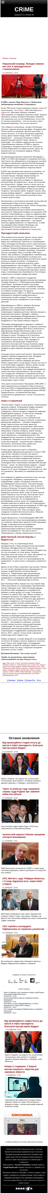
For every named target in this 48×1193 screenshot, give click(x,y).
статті (21, 1142)
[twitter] (20, 680)
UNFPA (16, 672)
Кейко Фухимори (26, 672)
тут (33, 1167)
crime (16, 675)
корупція (24, 668)
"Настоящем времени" (29, 123)
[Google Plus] (30, 680)
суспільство (35, 665)
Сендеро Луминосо (35, 668)
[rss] (38, 680)
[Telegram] (32, 982)
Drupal (32, 1149)
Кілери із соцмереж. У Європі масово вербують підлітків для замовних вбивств (21, 1069)
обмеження (24, 1162)
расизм (17, 673)
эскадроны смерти (14, 670)
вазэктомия (25, 670)
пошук (40, 1142)
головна (8, 1142)
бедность (12, 665)
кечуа (38, 666)
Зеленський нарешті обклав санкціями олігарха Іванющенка (23, 835)
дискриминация (25, 673)
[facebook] (11, 680)
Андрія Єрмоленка (36, 1152)
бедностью (5, 112)
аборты (32, 670)
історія (17, 663)
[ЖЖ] (26, 982)
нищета (5, 673)
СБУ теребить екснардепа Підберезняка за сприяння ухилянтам (23, 927)
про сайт (27, 1142)
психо (12, 663)
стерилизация (22, 665)
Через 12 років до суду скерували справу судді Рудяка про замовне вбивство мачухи (21, 791)
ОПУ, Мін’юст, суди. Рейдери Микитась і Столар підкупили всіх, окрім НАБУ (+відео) (23, 881)
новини (15, 1142)
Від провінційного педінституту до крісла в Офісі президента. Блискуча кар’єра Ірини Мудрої (22, 745)
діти (28, 665)
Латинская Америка (27, 663)
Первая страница (9, 58)
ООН (42, 666)
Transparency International (12, 668)
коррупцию (36, 229)
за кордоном (36, 672)
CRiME (24, 9)
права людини (16, 666)
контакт (34, 1142)
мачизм (11, 673)
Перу (21, 110)
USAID (11, 672)
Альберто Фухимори (29, 666)
